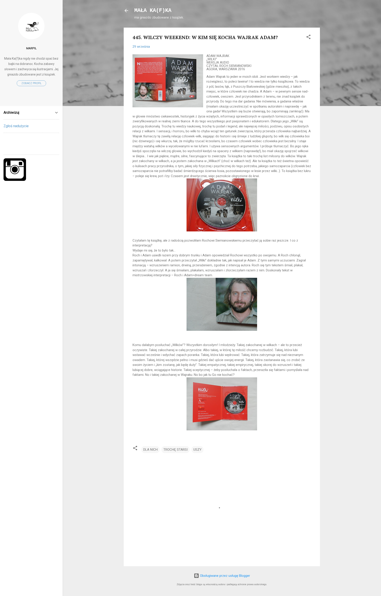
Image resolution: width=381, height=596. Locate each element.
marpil (31, 48)
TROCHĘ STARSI (175, 450)
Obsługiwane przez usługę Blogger (224, 576)
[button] (308, 37)
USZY (197, 450)
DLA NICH (150, 450)
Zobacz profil (31, 83)
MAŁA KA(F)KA (152, 10)
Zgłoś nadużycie (16, 126)
